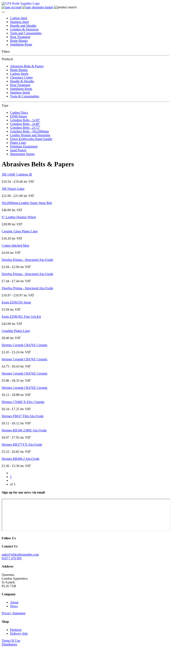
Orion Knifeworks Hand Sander (31, 139)
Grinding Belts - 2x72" (25, 127)
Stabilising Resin (21, 44)
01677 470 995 (12, 558)
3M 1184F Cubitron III (17, 174)
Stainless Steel (19, 22)
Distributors (9, 644)
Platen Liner (18, 142)
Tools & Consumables (24, 96)
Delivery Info (19, 633)
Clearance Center (21, 77)
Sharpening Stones (22, 154)
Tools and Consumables (25, 33)
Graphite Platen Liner (16, 331)
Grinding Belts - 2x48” (25, 124)
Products (15, 629)
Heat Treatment (20, 37)
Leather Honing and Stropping (30, 135)
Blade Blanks (19, 40)
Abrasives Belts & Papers (27, 66)
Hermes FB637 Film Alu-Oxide (23, 416)
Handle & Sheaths (22, 81)
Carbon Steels (19, 73)
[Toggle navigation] (3, 12)
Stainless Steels (20, 92)
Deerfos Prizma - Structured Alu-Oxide (27, 259)
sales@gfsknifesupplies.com (20, 554)
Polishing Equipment (24, 146)
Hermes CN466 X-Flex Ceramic (23, 402)
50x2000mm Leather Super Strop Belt (27, 203)
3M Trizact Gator (13, 188)
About (14, 602)
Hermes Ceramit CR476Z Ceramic (25, 345)
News (14, 606)
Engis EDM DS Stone (16, 302)
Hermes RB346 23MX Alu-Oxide (24, 430)
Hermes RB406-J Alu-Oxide (20, 458)
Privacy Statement (13, 613)
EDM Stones (18, 116)
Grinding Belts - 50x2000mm (29, 131)
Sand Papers (18, 150)
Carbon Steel (18, 18)
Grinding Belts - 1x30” (25, 120)
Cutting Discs (19, 112)
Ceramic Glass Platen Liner (20, 231)
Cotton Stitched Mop (15, 245)
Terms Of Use (11, 640)
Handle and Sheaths (23, 25)
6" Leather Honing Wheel (19, 217)
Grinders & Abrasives (24, 29)
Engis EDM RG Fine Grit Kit (21, 316)
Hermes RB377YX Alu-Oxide (22, 444)
